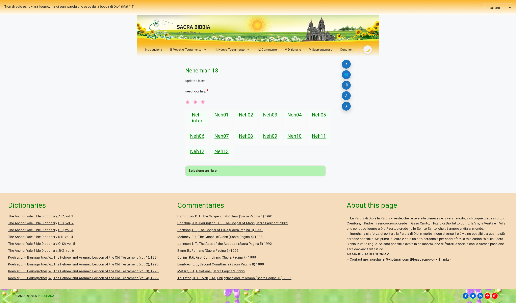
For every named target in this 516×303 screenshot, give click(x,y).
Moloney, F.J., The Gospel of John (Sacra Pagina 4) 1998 (220, 237)
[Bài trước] (346, 64)
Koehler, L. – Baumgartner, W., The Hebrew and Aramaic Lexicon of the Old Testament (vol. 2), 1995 (83, 264)
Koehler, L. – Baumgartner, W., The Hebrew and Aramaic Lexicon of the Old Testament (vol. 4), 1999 (83, 278)
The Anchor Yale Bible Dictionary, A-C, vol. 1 (40, 216)
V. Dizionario (293, 49)
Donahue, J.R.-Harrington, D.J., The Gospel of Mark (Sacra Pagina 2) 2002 (232, 223)
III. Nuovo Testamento (230, 49)
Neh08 (246, 136)
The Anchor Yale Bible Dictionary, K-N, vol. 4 (40, 237)
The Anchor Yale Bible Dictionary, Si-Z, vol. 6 (41, 250)
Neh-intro (197, 118)
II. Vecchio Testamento (186, 49)
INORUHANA (46, 296)
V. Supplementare (320, 49)
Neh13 (221, 151)
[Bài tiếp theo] (346, 106)
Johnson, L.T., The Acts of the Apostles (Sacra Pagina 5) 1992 (224, 244)
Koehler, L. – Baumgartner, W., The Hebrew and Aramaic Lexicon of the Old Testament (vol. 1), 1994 (83, 257)
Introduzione (153, 49)
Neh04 (294, 115)
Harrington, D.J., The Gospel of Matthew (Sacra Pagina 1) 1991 (225, 216)
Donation (346, 49)
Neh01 (221, 115)
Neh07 (221, 136)
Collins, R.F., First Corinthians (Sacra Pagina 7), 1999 (216, 257)
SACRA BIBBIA (193, 27)
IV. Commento (267, 49)
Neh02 (246, 115)
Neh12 (197, 151)
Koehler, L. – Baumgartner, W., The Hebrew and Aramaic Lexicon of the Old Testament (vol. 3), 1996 (83, 271)
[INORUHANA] (466, 296)
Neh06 (197, 136)
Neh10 (294, 136)
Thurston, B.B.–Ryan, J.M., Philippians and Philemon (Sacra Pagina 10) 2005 (234, 278)
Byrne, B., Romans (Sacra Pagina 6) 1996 (208, 250)
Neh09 (270, 136)
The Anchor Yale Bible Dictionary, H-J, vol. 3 (40, 230)
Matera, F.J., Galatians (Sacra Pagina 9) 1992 (211, 271)
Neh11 (319, 136)
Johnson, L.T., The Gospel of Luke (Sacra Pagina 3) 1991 (220, 230)
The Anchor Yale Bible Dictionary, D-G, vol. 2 (41, 223)
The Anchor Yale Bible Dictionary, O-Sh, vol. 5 (41, 244)
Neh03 (270, 115)
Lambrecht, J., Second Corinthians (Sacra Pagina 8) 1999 (220, 264)
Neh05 (319, 115)
